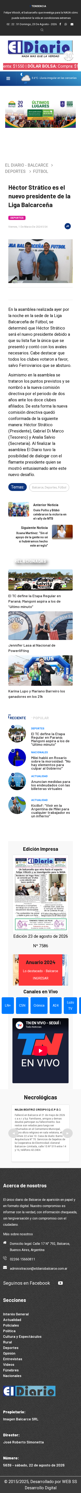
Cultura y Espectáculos (22, 1336)
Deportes (15, 171)
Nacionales (39, 752)
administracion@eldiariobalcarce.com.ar (38, 1269)
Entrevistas (12, 1358)
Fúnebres (11, 1370)
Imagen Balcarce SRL (20, 1419)
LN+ (8, 1005)
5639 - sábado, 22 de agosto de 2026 (34, 1465)
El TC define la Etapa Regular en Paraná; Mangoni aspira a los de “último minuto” (34, 601)
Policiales (11, 1325)
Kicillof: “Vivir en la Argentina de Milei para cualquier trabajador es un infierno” (50, 810)
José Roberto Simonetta (23, 1442)
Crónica (39, 1005)
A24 (56, 1005)
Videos (8, 1364)
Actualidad (39, 776)
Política (9, 1330)
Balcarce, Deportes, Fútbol (49, 487)
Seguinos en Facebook (26, 1283)
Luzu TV (70, 1005)
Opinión (9, 1353)
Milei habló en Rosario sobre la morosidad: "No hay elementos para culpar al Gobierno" (51, 762)
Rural (7, 1342)
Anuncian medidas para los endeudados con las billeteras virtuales (50, 785)
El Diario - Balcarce (26, 165)
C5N (22, 1005)
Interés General (16, 1314)
